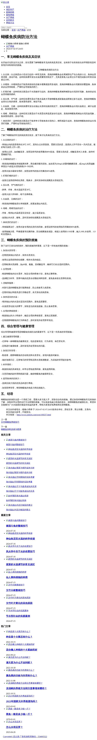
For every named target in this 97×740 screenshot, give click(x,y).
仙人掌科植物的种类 (17, 577)
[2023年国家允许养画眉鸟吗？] (20, 696)
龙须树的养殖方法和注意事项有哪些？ (26, 688)
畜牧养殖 (10, 15)
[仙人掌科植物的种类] (16, 572)
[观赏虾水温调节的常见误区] (19, 559)
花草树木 (10, 20)
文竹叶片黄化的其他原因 (19, 603)
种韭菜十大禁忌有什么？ (19, 636)
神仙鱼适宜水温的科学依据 (20, 538)
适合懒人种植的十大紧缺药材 (21, 649)
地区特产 (10, 9)
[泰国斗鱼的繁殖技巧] (16, 520)
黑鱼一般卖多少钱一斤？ (19, 714)
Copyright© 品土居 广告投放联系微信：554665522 (25, 736)
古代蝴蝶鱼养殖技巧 (10, 422)
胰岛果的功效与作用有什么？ (21, 675)
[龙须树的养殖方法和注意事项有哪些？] (24, 683)
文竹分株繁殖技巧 (15, 590)
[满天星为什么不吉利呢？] (18, 657)
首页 (8, 7)
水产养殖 (10, 17)
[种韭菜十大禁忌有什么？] (18, 631)
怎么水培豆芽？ (14, 727)
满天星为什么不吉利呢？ (19, 662)
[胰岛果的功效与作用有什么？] (20, 670)
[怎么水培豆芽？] (14, 722)
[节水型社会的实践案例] (17, 611)
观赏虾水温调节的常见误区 (20, 564)
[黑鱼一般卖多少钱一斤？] (18, 709)
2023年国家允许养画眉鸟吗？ (22, 701)
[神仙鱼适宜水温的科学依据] (19, 533)
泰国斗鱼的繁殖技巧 (17, 525)
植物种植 (10, 12)
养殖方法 (10, 23)
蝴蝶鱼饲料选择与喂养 (11, 429)
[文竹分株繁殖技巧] (15, 585)
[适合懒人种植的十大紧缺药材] (20, 644)
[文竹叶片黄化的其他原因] (18, 598)
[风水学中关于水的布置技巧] (19, 546)
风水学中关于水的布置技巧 (20, 551)
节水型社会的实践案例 (18, 616)
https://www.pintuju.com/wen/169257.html (34, 415)
